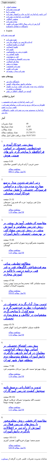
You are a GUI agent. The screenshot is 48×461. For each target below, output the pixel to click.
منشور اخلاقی (12, 19)
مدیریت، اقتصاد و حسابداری (18, 59)
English (9, 31)
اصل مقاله (17, 172)
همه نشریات (11, 40)
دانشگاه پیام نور (12, 81)
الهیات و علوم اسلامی (15, 44)
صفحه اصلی (11, 7)
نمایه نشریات (11, 21)
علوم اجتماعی (12, 47)
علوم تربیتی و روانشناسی (17, 52)
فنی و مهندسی (12, 57)
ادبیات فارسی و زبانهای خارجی (19, 42)
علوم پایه (10, 49)
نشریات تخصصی (13, 66)
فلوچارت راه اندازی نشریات (18, 17)
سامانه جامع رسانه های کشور (18, 84)
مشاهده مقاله (14, 169)
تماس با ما (10, 12)
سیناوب (4, 459)
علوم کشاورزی (12, 54)
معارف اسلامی (12, 61)
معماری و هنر (12, 64)
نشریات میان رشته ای (15, 71)
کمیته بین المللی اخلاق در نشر (18, 91)
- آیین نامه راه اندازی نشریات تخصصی (17, 102)
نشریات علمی (12, 69)
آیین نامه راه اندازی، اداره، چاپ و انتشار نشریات (26, 14)
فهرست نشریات (13, 9)
